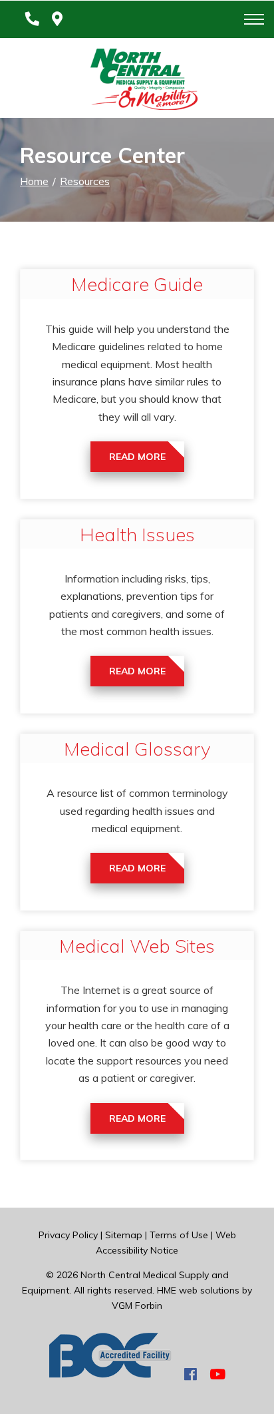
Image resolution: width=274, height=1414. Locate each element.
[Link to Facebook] (190, 1374)
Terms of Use (179, 1235)
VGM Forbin (137, 1305)
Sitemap (123, 1235)
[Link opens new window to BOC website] (110, 1374)
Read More (137, 457)
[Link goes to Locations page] (57, 19)
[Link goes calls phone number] (29, 19)
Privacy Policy (68, 1235)
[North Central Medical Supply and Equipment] (137, 82)
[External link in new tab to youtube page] (217, 1374)
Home (34, 181)
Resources (85, 181)
